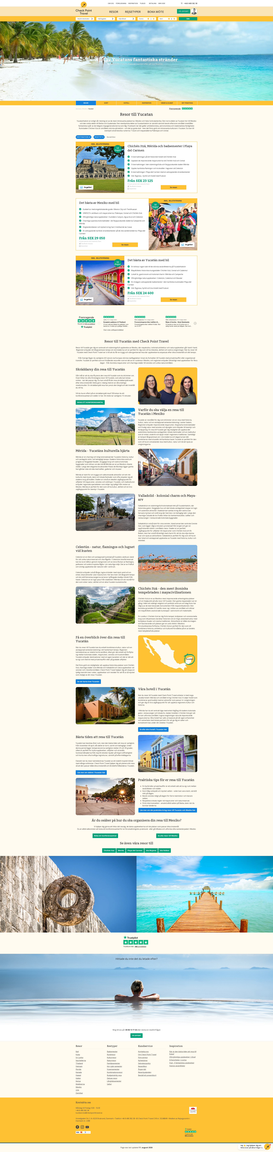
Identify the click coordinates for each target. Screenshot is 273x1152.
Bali (77, 1051)
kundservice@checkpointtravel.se (89, 1113)
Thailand (79, 1063)
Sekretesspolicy (144, 1063)
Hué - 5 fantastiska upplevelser (181, 1063)
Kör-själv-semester (114, 1066)
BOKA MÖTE (155, 12)
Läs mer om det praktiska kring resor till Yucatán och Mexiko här (167, 810)
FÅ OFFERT (136, 1035)
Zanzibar (79, 1093)
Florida (78, 1069)
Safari (109, 1084)
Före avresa (142, 1057)
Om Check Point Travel (147, 1054)
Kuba (78, 1054)
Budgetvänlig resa (114, 1075)
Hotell (126, 103)
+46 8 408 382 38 (190, 3)
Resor (85, 103)
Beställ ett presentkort (147, 1075)
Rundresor (111, 1054)
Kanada (79, 1072)
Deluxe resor (112, 1078)
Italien (78, 1078)
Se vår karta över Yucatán (88, 681)
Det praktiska (187, 103)
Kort (106, 103)
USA (77, 1090)
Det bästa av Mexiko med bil (99, 203)
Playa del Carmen (135, 850)
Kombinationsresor (115, 1072)
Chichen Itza (109, 850)
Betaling (152, 3)
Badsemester (112, 1051)
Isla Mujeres (151, 850)
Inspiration (133, 3)
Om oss (111, 3)
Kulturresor (111, 1057)
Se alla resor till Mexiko (168, 836)
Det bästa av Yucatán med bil (148, 260)
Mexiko (79, 1087)
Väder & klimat (167, 103)
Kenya (78, 1081)
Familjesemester (113, 1063)
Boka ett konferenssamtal (105, 836)
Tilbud (142, 3)
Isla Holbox (164, 850)
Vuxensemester (113, 1069)
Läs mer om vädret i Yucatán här (91, 772)
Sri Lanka (79, 1057)
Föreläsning (121, 3)
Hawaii (78, 1075)
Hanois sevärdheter (177, 1066)
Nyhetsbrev (142, 1060)
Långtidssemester (114, 1081)
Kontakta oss (143, 1051)
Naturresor (111, 1060)
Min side (161, 3)
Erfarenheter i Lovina (177, 1060)
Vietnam (79, 1066)
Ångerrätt (142, 1069)
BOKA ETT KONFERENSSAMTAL (90, 402)
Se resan (173, 187)
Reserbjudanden (144, 1072)
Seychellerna (81, 1060)
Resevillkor (142, 1066)
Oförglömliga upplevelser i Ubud (182, 1057)
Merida (121, 850)
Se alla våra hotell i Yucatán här (153, 729)
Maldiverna (80, 1084)
